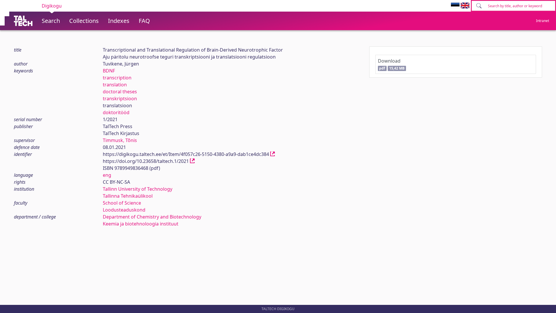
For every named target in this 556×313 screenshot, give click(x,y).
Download (391, 64)
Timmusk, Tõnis (120, 140)
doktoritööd (116, 112)
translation (115, 84)
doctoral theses (120, 91)
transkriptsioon (120, 98)
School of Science (122, 203)
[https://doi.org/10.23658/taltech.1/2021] (192, 161)
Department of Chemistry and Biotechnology (152, 217)
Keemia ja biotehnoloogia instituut (140, 224)
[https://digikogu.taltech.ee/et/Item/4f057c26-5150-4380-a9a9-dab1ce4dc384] (272, 154)
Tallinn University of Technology (137, 189)
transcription (117, 77)
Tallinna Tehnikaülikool (128, 196)
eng (107, 175)
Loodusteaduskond (124, 210)
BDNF (109, 71)
